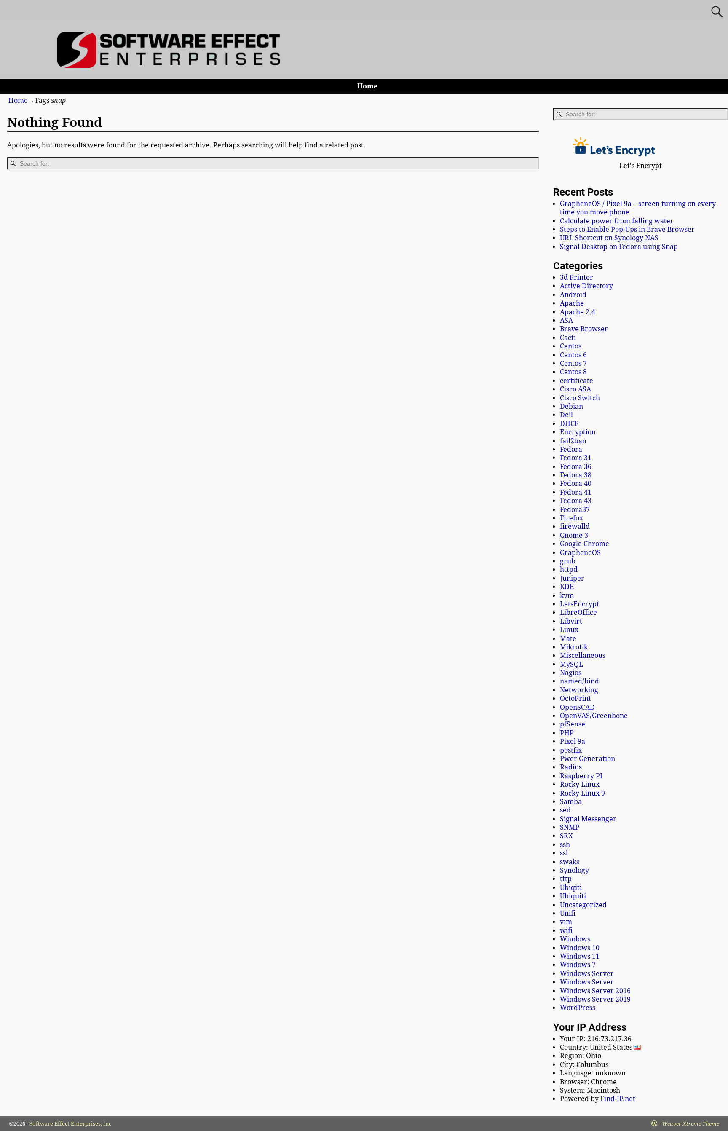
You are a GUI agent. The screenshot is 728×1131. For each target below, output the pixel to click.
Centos (570, 346)
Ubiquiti (573, 896)
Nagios (570, 673)
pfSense (572, 724)
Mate (568, 639)
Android (573, 295)
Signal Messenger (588, 819)
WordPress (577, 1008)
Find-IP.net (617, 1099)
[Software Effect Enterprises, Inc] (172, 66)
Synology (574, 870)
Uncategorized (583, 905)
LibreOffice (578, 612)
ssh (565, 845)
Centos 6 (573, 355)
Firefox (571, 518)
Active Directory (586, 286)
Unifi (567, 913)
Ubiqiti (571, 888)
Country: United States (597, 1047)
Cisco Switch (580, 398)
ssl (564, 853)
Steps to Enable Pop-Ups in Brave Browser (627, 229)
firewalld (575, 527)
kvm (567, 596)
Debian (571, 406)
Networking (579, 690)
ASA (566, 320)
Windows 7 (578, 965)
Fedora (571, 449)
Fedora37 (575, 510)
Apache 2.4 (577, 312)
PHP (567, 733)
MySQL (571, 664)
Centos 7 (573, 363)
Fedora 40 (576, 484)
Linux (569, 630)
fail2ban (573, 441)
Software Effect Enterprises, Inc (70, 1123)
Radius (571, 767)
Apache (572, 303)
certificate (576, 381)
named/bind (579, 681)
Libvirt (571, 621)
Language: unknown (593, 1073)
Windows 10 (580, 948)
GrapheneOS (580, 553)
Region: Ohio (580, 1056)
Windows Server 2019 (595, 999)
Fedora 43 (576, 501)
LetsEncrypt (579, 604)
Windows (575, 939)
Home (367, 86)
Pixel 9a (572, 741)
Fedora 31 (576, 458)
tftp (566, 879)
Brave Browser (584, 329)
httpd (569, 570)
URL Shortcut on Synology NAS (609, 238)
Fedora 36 (576, 467)
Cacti (568, 338)
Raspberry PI (581, 776)
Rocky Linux (580, 784)
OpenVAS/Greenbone (594, 716)
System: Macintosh (590, 1090)
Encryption (578, 432)
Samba (571, 802)
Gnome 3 (574, 535)
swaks (569, 862)
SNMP (569, 827)
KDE (567, 587)
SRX (566, 836)
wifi (566, 931)
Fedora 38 (576, 475)
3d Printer (576, 277)
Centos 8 (573, 372)
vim (566, 922)
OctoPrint (575, 698)
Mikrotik (574, 647)
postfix (571, 750)
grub (567, 561)
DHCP (569, 424)
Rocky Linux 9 (582, 793)
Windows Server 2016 (595, 991)
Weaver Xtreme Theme (690, 1123)
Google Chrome (584, 544)
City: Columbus (584, 1065)
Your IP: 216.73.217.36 (596, 1039)
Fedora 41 (576, 492)
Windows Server (587, 974)
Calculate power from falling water (617, 221)
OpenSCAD (577, 707)
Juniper (572, 578)
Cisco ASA (575, 389)
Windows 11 (580, 956)
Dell (566, 415)
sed (565, 810)
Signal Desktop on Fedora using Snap (619, 247)
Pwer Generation (587, 759)
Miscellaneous (582, 655)
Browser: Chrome (588, 1082)
